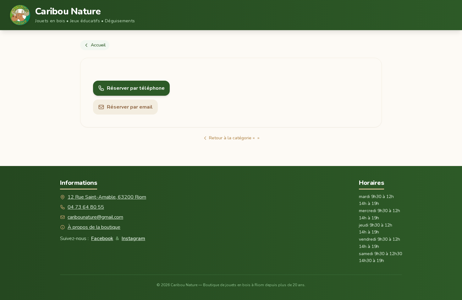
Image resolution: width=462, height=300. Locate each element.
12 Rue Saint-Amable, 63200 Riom (107, 197)
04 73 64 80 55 (86, 207)
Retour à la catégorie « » (234, 138)
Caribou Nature (68, 11)
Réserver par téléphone (136, 88)
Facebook (102, 238)
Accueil (98, 45)
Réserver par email (130, 107)
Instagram (133, 238)
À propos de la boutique (94, 227)
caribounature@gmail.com (95, 217)
